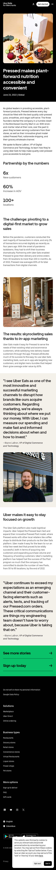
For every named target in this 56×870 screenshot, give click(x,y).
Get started (43, 4)
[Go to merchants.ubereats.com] (9, 4)
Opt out (37, 863)
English (9, 821)
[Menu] (52, 4)
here (41, 856)
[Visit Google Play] (12, 836)
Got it (47, 863)
